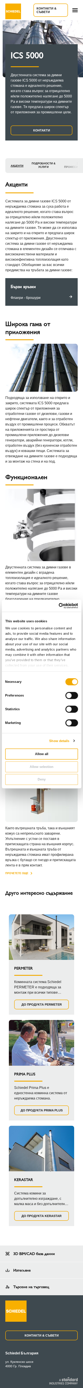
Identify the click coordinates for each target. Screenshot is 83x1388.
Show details (59, 741)
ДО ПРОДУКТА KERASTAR (41, 1216)
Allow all (41, 754)
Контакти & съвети (46, 10)
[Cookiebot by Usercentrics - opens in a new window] (59, 606)
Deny (42, 779)
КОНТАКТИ (41, 130)
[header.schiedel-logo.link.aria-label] (13, 10)
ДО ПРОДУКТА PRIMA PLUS (42, 1110)
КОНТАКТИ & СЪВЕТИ (42, 1335)
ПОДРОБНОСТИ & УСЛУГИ (44, 165)
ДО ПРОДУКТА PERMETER (41, 1004)
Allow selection (41, 767)
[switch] (71, 695)
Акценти (17, 165)
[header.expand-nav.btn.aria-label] (75, 10)
